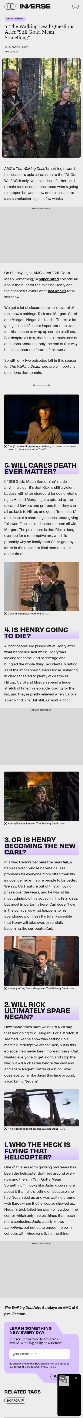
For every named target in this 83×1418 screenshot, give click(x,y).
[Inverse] (35, 6)
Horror (13, 1400)
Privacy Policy (47, 1367)
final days (69, 898)
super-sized (49, 279)
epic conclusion (17, 199)
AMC (43, 449)
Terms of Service (24, 1367)
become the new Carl (50, 862)
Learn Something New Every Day (30, 1329)
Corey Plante (20, 47)
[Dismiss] (76, 1377)
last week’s (57, 291)
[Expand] (62, 1377)
